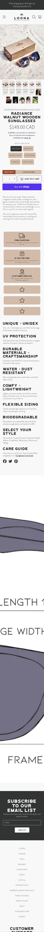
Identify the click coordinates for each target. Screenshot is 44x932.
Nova (22, 859)
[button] (4, 17)
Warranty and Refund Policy (22, 890)
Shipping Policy (22, 885)
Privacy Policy (22, 901)
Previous (2, 51)
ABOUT (22, 906)
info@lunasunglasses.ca (22, 280)
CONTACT (22, 916)
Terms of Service (22, 896)
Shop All (22, 880)
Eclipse (22, 848)
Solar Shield (22, 869)
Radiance (22, 864)
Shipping (11, 133)
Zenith (22, 875)
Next (41, 51)
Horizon (22, 854)
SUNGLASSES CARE (22, 911)
